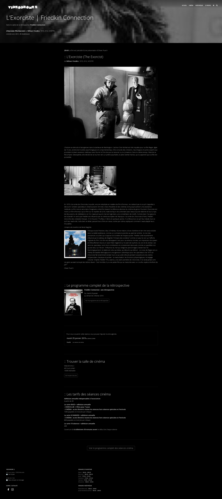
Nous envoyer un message (16, 480)
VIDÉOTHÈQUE (199, 5)
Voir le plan (11, 474)
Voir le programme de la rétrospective (96, 301)
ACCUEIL (184, 5)
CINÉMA (191, 5)
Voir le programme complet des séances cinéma (111, 448)
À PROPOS (208, 5)
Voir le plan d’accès (71, 375)
